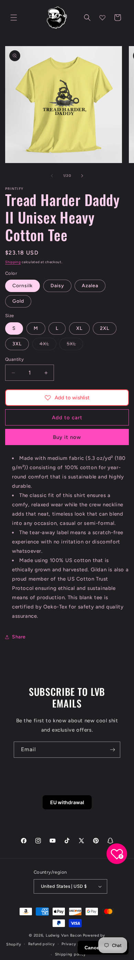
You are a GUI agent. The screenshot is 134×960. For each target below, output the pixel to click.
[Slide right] (82, 175)
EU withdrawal (67, 802)
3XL (17, 344)
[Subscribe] (112, 750)
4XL (48, 345)
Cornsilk (22, 286)
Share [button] (19, 637)
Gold (18, 301)
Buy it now (67, 437)
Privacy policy (75, 944)
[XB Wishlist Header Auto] (102, 17)
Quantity (14, 359)
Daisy (57, 286)
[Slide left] (51, 175)
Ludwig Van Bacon (64, 935)
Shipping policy (70, 954)
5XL (75, 345)
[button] (13, 17)
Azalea (90, 286)
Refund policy (41, 944)
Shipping (13, 262)
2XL (104, 328)
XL (79, 328)
